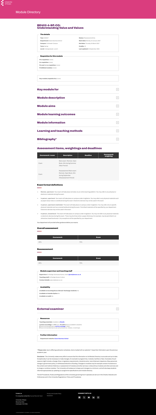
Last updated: (83, 49)
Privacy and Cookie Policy (54, 393)
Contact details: (44, 280)
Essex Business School (61, 338)
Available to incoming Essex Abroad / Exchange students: (58, 290)
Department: (44, 40)
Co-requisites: (44, 62)
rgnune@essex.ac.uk (74, 274)
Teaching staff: (44, 277)
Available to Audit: (45, 296)
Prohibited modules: (46, 68)
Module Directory (28, 12)
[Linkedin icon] (93, 397)
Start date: (82, 40)
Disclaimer (50, 395)
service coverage (60, 326)
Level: (42, 49)
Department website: (47, 338)
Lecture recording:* (45, 324)
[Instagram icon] (98, 397)
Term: (42, 46)
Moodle (62, 322)
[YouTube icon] (88, 397)
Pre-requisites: (44, 59)
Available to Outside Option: (48, 293)
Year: (42, 38)
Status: (81, 38)
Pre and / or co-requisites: (47, 65)
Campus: (43, 43)
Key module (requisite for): (48, 78)
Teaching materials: (46, 322)
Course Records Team (36, 396)
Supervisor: (43, 274)
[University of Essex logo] (7, 3)
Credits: (81, 46)
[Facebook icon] (79, 397)
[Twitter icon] (84, 397)
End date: (82, 43)
